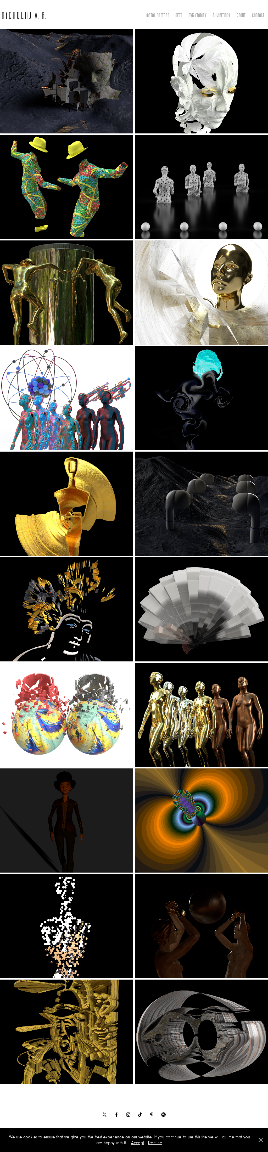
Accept (137, 1142)
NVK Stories (197, 15)
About (241, 15)
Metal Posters (157, 15)
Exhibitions (221, 15)
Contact (258, 15)
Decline (155, 1142)
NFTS (178, 15)
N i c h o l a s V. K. (24, 15)
